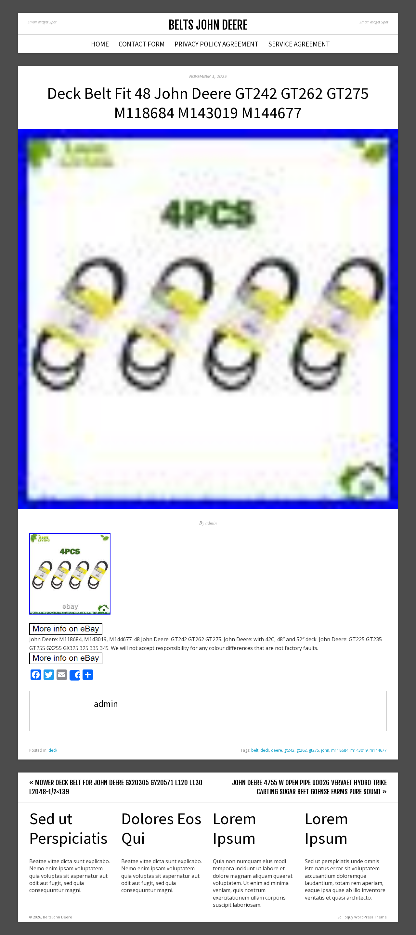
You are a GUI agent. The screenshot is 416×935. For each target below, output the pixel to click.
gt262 (301, 750)
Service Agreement (299, 44)
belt (254, 750)
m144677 (378, 750)
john (325, 750)
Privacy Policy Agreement (216, 44)
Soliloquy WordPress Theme (362, 917)
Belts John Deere (208, 25)
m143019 (359, 750)
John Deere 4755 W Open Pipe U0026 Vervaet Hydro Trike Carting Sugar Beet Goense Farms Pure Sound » (309, 787)
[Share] (74, 675)
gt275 (314, 750)
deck (52, 750)
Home (100, 44)
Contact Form (142, 44)
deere (276, 750)
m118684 (339, 750)
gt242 (289, 750)
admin (211, 523)
